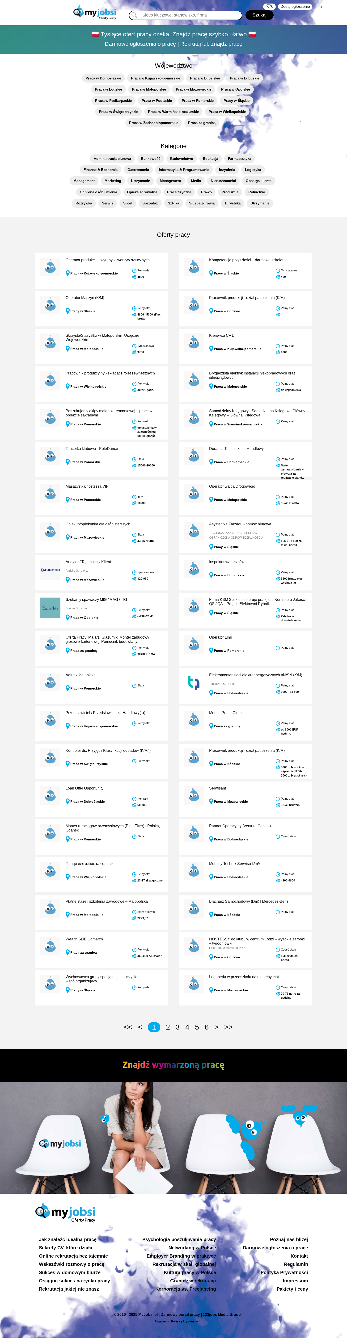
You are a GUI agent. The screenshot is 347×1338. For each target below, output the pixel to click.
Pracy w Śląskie (237, 101)
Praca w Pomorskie (198, 101)
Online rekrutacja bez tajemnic (73, 1256)
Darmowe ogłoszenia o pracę (275, 1247)
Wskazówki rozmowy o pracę (71, 1264)
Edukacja (210, 159)
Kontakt (299, 1256)
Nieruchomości (223, 181)
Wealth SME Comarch (84, 939)
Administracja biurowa (112, 159)
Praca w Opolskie (235, 89)
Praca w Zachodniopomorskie (153, 123)
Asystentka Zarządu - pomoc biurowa (240, 524)
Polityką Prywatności (185, 1321)
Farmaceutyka (239, 159)
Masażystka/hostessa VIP (87, 486)
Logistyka (253, 170)
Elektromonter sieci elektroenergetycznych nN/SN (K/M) (255, 675)
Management (84, 181)
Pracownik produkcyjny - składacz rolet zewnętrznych (110, 373)
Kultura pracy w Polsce (190, 1272)
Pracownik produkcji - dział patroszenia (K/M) (247, 298)
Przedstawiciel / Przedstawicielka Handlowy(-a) (105, 713)
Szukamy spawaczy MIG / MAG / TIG (96, 600)
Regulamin (296, 1264)
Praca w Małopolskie (149, 89)
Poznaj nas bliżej (289, 1239)
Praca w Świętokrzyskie (118, 112)
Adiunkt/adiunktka (81, 675)
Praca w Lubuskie (244, 78)
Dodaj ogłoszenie (295, 6)
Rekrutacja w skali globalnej (184, 1264)
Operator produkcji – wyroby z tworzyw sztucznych (108, 260)
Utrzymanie (140, 181)
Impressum (295, 1280)
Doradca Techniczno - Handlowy (236, 449)
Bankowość (150, 159)
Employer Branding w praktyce (181, 1256)
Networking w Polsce (192, 1247)
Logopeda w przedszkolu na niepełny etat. (244, 977)
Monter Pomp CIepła (226, 713)
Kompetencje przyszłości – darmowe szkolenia (248, 260)
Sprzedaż (150, 203)
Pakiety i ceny (292, 1289)
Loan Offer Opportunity (84, 788)
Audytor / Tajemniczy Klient (88, 562)
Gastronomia (138, 170)
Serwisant (217, 788)
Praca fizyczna (179, 192)
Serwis (107, 203)
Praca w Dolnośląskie (103, 78)
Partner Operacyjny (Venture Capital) (240, 826)
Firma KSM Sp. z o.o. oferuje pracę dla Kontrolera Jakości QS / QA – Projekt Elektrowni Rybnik (257, 602)
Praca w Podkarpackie (113, 101)
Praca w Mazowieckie (193, 89)
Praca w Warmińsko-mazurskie (173, 112)
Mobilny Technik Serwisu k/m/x (235, 864)
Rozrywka (84, 203)
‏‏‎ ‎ (269, 6)
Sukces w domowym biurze (70, 1272)
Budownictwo (181, 159)
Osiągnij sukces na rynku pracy (74, 1280)
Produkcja (230, 192)
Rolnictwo (256, 192)
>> (228, 1027)
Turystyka (232, 203)
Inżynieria (227, 170)
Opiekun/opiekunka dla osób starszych (98, 524)
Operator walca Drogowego (232, 486)
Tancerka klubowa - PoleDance (92, 449)
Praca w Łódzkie (108, 89)
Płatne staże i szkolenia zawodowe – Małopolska (107, 901)
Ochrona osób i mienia (98, 192)
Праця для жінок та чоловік (89, 864)
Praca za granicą (202, 123)
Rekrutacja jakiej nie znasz (69, 1289)
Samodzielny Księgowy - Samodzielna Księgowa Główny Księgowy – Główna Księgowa (257, 413)
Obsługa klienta (258, 181)
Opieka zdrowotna (142, 192)
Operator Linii (220, 637)
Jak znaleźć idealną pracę (68, 1239)
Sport (127, 203)
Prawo (206, 192)
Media (196, 181)
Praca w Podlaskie (157, 101)
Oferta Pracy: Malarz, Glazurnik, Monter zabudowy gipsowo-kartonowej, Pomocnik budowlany (107, 639)
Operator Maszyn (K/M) (85, 298)
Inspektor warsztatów (226, 562)
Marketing (113, 181)
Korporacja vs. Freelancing (185, 1289)
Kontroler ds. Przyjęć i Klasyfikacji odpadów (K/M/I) (108, 750)
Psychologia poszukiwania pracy (179, 1239)
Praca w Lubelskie (205, 78)
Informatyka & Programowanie (184, 170)
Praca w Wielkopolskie (227, 112)
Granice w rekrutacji (193, 1280)
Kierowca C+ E (221, 335)
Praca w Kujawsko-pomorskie (155, 78)
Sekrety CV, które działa (65, 1247)
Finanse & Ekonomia (101, 170)
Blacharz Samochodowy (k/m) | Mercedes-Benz (248, 901)
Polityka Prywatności (284, 1272)
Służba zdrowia (202, 203)
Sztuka (173, 203)
